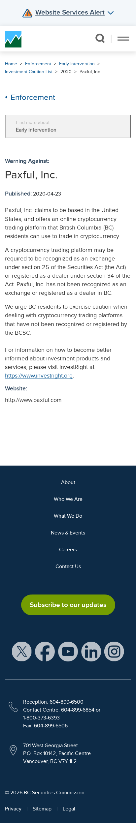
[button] (100, 38)
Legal (69, 809)
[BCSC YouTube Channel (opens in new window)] (68, 651)
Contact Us (68, 566)
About (68, 482)
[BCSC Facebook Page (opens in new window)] (44, 651)
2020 (66, 71)
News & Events (68, 533)
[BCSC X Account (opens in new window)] (21, 651)
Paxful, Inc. (90, 71)
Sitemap (42, 809)
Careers (68, 550)
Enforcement (38, 63)
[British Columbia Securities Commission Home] (13, 38)
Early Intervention (77, 63)
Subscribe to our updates (68, 605)
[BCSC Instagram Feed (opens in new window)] (114, 651)
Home (11, 63)
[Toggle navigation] (123, 38)
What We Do (68, 516)
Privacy (13, 809)
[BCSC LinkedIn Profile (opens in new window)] (91, 651)
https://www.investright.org (39, 375)
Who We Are (68, 499)
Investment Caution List (28, 71)
